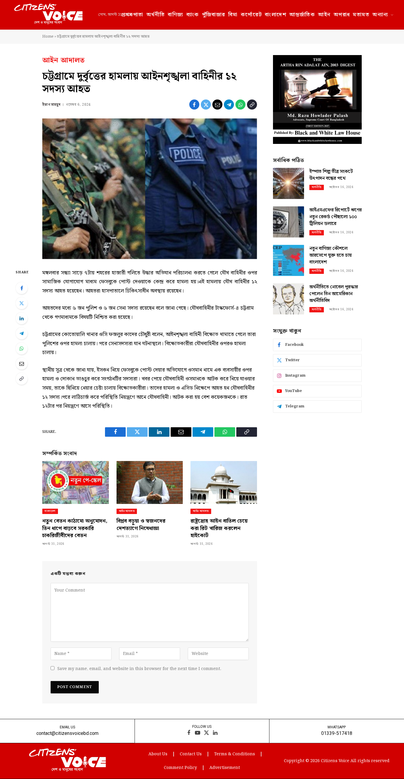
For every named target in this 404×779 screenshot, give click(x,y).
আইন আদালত (63, 60)
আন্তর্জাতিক (302, 14)
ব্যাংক (192, 14)
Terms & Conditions (234, 754)
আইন (324, 14)
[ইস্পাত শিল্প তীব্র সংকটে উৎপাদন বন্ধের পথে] (288, 183)
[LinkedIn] (22, 318)
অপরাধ (342, 14)
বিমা (233, 14)
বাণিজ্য (175, 14)
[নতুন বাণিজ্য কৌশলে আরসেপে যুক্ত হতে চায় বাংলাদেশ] (288, 260)
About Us (157, 754)
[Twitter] (22, 303)
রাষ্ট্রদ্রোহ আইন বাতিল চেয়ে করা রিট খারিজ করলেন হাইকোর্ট (219, 528)
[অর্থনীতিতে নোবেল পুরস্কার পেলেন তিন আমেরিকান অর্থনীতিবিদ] (288, 298)
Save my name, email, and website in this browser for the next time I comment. (139, 669)
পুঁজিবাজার (213, 14)
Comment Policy (180, 767)
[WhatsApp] (22, 348)
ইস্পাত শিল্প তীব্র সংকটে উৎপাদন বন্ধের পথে (331, 175)
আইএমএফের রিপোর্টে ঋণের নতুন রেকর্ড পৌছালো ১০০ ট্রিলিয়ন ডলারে (335, 217)
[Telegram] (22, 333)
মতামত (361, 14)
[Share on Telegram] (229, 104)
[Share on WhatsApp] (240, 104)
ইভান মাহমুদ (51, 104)
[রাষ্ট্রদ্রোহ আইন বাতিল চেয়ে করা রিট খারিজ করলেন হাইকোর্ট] (223, 482)
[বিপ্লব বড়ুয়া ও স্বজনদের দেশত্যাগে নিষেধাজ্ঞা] (150, 482)
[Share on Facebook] (194, 104)
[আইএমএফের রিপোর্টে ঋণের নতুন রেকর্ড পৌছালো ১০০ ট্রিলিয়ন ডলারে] (288, 221)
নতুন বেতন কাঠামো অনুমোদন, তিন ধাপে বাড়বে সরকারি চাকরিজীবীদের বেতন (74, 528)
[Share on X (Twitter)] (206, 104)
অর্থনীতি (155, 14)
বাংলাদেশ (275, 14)
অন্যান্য (380, 14)
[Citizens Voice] (48, 15)
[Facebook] (22, 288)
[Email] (22, 364)
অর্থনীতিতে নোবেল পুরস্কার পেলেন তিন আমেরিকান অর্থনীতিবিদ (333, 294)
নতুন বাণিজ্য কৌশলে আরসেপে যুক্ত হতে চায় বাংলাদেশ (330, 255)
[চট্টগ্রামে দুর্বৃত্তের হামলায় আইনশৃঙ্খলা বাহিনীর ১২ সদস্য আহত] (149, 188)
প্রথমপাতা (132, 14)
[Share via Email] (217, 104)
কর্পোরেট (251, 14)
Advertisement (224, 767)
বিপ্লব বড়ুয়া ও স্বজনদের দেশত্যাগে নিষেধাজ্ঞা (141, 525)
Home (48, 36)
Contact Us (191, 754)
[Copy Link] (252, 104)
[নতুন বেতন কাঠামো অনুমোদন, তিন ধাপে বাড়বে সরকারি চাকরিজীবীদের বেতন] (75, 482)
